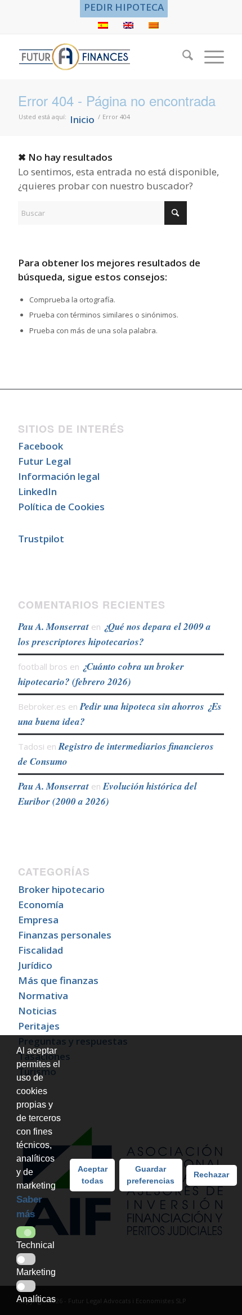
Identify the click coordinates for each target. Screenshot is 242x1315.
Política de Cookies (61, 506)
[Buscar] (182, 56)
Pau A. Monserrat (53, 626)
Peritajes (39, 1025)
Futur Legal (44, 461)
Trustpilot (41, 538)
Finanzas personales (64, 934)
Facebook (40, 445)
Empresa (38, 919)
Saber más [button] (29, 1206)
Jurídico (35, 965)
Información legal (59, 476)
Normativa (43, 995)
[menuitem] (123, 7)
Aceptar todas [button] (92, 1175)
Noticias (37, 1010)
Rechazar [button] (211, 1174)
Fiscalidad (40, 950)
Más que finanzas (58, 980)
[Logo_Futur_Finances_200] (100, 56)
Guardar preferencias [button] (150, 1175)
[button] (25, 1232)
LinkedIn (37, 491)
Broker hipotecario (61, 889)
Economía (41, 904)
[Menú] (208, 56)
